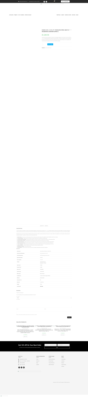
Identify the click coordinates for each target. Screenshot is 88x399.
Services (73, 14)
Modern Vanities (68, 14)
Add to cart (50, 44)
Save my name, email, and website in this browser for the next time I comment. (26, 314)
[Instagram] (46, 1)
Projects (16, 14)
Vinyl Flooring (21, 14)
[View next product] (71, 30)
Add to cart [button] (25, 336)
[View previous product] (69, 30)
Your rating (18, 296)
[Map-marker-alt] (24, 367)
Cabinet (62, 14)
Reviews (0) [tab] (46, 225)
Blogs (77, 14)
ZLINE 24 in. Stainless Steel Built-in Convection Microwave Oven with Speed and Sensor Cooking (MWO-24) (44, 330)
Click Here (41, 286)
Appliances (11, 14)
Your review (18, 299)
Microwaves (49, 47)
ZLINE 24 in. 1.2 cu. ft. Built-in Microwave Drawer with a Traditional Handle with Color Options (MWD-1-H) (62, 330)
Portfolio (58, 14)
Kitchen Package (28, 14)
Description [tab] (42, 225)
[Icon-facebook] (44, 1)
